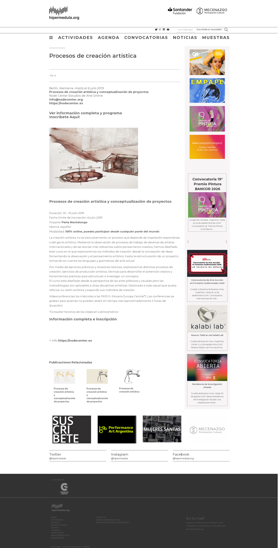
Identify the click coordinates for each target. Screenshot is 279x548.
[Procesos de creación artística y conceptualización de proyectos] (64, 376)
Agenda (108, 37)
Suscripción (57, 538)
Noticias (185, 37)
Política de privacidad (71, 547)
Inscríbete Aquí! (64, 117)
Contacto (101, 517)
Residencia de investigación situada (207, 385)
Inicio (54, 517)
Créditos (86, 547)
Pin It (53, 75)
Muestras (216, 37)
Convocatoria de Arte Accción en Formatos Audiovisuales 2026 (207, 281)
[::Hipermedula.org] (67, 12)
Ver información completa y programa (85, 113)
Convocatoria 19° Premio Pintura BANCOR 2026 (199, 184)
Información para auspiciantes (112, 522)
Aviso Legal (56, 547)
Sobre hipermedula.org (108, 520)
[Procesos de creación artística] (129, 376)
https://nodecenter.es (66, 103)
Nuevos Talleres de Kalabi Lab (207, 335)
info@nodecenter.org (66, 99)
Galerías (55, 530)
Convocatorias (146, 37)
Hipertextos (57, 533)
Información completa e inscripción (83, 319)
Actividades (75, 37)
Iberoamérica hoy (60, 535)
